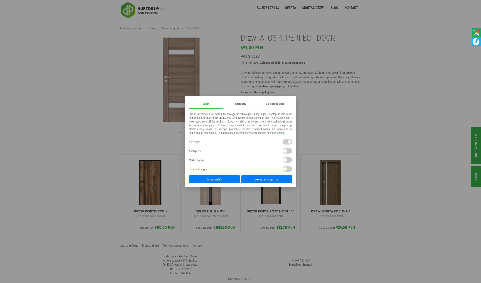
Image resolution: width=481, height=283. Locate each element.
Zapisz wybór (214, 179)
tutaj (282, 133)
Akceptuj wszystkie (266, 179)
